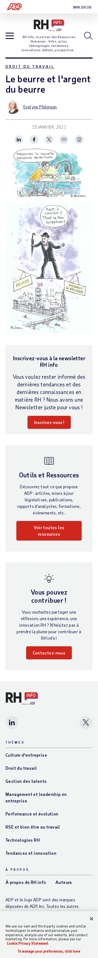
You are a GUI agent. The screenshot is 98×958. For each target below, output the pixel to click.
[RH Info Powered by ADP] (48, 25)
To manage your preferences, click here (49, 951)
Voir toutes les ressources (49, 530)
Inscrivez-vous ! (49, 422)
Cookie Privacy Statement (27, 943)
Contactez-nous (49, 652)
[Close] (91, 919)
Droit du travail (30, 66)
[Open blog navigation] (9, 36)
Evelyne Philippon (40, 106)
